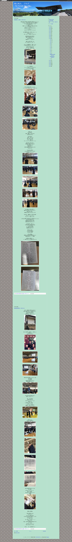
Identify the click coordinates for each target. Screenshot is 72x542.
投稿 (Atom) (18, 532)
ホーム (30, 531)
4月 (50, 50)
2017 (50, 60)
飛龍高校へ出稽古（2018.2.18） (20, 19)
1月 (50, 58)
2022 (50, 32)
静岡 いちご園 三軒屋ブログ (53, 22)
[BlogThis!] (31, 293)
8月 (50, 44)
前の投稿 (44, 531)
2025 (50, 28)
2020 (50, 35)
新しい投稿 (16, 531)
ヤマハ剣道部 (51, 23)
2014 (50, 64)
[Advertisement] (30, 300)
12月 (51, 39)
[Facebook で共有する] (32, 293)
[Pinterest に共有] (33, 293)
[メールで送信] (30, 293)
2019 (50, 36)
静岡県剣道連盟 (51, 19)
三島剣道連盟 (51, 20)
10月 (51, 42)
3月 (50, 51)
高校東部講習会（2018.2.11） (19, 308)
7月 (50, 46)
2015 (50, 63)
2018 (50, 38)
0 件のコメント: (27, 293)
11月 (50, 40)
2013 (50, 66)
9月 (50, 43)
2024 (50, 29)
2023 (50, 31)
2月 (50, 53)
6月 (50, 47)
